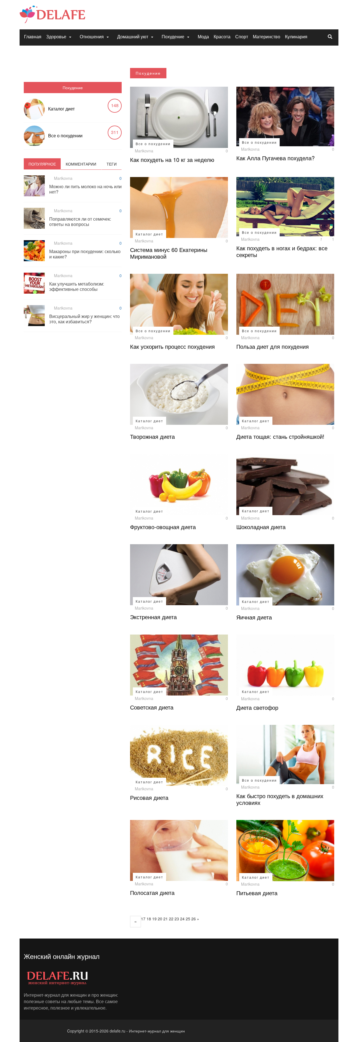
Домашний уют (132, 36)
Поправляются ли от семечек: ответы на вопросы (80, 221)
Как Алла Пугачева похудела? (275, 158)
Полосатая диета (152, 892)
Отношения (92, 36)
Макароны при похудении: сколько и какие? (85, 254)
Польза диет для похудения (272, 346)
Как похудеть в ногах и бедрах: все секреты (282, 251)
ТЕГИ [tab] (112, 164)
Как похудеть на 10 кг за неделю (172, 159)
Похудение (173, 36)
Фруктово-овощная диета (163, 527)
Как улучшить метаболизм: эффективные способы (76, 286)
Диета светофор (257, 707)
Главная (32, 36)
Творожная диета (152, 436)
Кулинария (296, 36)
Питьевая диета (256, 893)
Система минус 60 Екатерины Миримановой (168, 253)
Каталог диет (61, 108)
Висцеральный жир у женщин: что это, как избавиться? (84, 319)
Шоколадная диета (261, 527)
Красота (222, 36)
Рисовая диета (149, 797)
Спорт (241, 36)
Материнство (266, 36)
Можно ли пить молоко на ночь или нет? (85, 189)
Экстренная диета (153, 617)
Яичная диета (254, 617)
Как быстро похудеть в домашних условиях (279, 799)
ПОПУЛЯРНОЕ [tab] (42, 164)
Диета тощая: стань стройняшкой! (280, 436)
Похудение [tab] (73, 87)
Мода (203, 36)
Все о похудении (65, 135)
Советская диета (151, 707)
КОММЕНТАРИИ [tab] (81, 164)
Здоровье (56, 36)
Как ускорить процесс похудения (172, 346)
